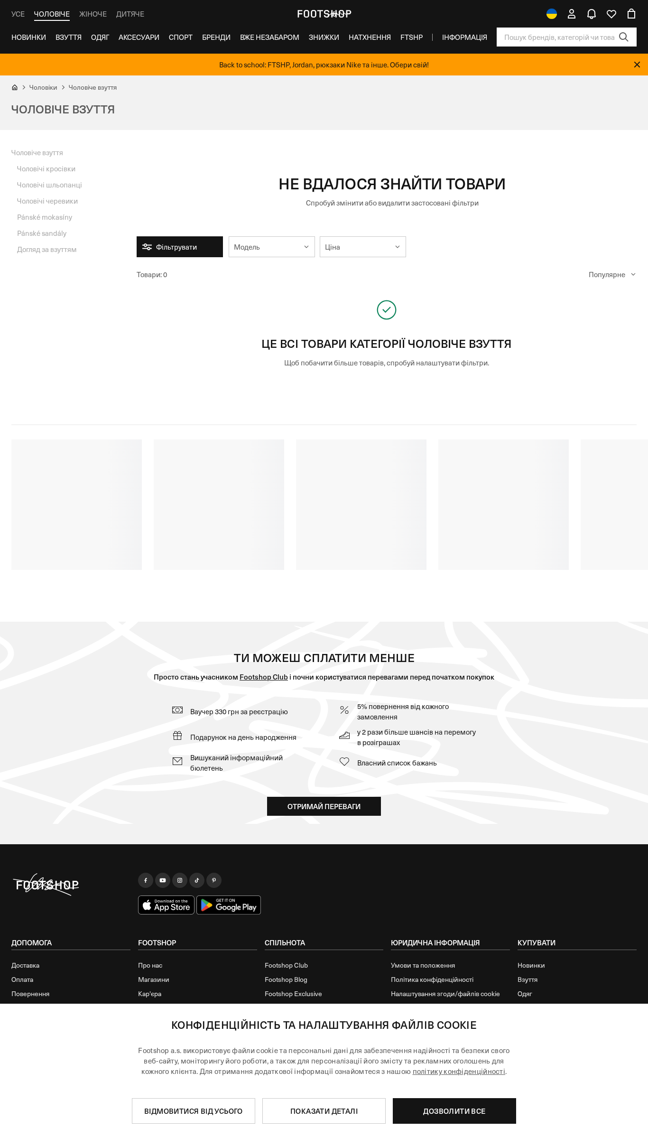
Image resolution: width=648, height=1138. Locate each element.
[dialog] (324, 1071)
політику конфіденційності (459, 1071)
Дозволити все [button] (454, 1111)
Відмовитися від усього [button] (193, 1111)
